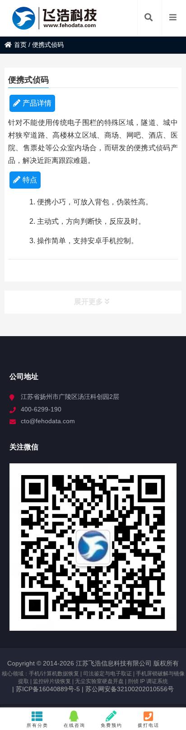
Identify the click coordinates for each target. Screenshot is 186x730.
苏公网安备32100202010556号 (129, 689)
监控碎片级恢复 (52, 681)
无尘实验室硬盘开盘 (99, 681)
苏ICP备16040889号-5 (47, 689)
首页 (20, 44)
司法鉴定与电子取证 (107, 673)
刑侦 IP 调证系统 (148, 681)
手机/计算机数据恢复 (54, 673)
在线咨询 (74, 725)
